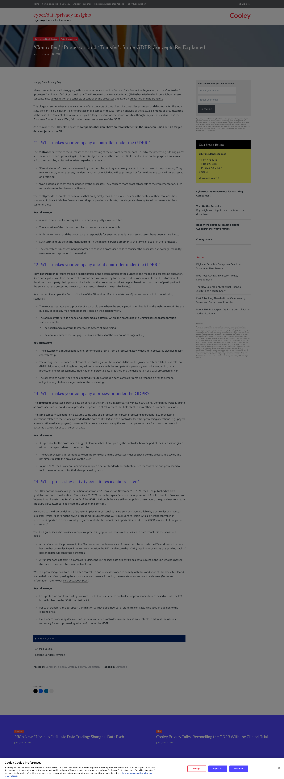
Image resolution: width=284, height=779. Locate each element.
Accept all (238, 768)
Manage (197, 768)
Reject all (217, 768)
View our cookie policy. (132, 773)
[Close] (279, 768)
